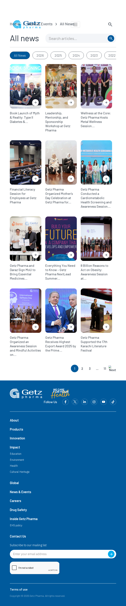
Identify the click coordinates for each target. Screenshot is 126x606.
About (14, 420)
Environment (17, 459)
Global (14, 483)
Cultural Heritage (20, 471)
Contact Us (18, 536)
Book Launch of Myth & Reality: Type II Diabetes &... (25, 117)
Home (15, 23)
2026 (40, 55)
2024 (76, 55)
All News (67, 23)
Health (14, 465)
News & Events (39, 23)
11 (105, 368)
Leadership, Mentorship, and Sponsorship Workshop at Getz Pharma (57, 121)
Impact (15, 447)
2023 (94, 55)
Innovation (17, 438)
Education (15, 453)
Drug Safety (18, 510)
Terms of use (19, 589)
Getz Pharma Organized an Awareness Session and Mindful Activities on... (25, 345)
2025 (58, 55)
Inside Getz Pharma (24, 519)
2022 (112, 55)
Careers (15, 501)
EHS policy (16, 525)
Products (16, 429)
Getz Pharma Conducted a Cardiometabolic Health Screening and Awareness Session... (96, 197)
